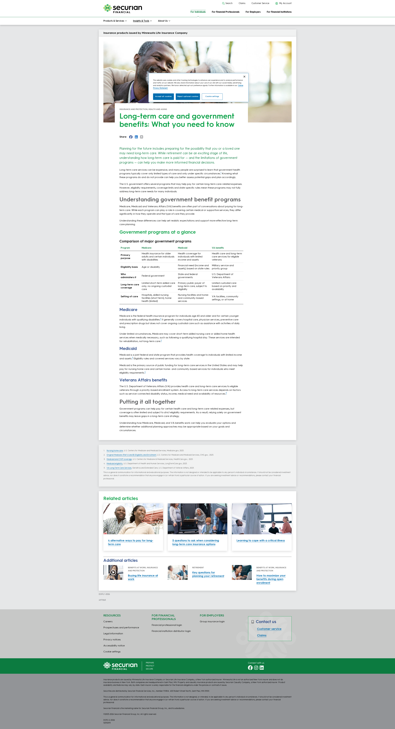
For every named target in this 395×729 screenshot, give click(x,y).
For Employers (253, 12)
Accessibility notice (114, 646)
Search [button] (229, 3)
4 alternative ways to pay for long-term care (130, 542)
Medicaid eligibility (115, 464)
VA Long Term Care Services (119, 468)
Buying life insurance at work (143, 577)
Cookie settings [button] (112, 652)
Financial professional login (167, 625)
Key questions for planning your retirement (208, 574)
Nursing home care (115, 451)
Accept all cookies (163, 96)
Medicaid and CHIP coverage (119, 459)
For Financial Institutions (279, 12)
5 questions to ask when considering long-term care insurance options (195, 542)
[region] (198, 87)
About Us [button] (163, 21)
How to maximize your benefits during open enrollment (271, 579)
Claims (242, 3)
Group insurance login (212, 621)
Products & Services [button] (113, 21)
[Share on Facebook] (131, 137)
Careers (107, 621)
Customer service (269, 629)
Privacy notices (112, 640)
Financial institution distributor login (171, 631)
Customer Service (260, 3)
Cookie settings (212, 96)
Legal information (113, 633)
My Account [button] (285, 3)
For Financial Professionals (225, 12)
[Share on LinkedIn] (136, 137)
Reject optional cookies (187, 96)
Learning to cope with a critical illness (261, 540)
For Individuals (198, 12)
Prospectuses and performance (121, 627)
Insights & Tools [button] (141, 21)
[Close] (244, 76)
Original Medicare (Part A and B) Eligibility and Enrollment (131, 455)
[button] (141, 137)
